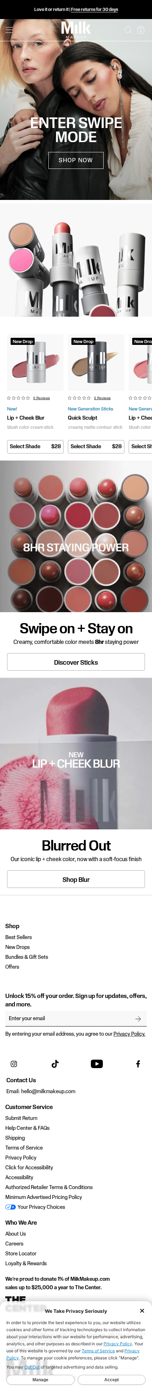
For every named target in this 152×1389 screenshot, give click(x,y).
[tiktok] (55, 1064)
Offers (12, 967)
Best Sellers (18, 937)
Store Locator (20, 1253)
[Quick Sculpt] (96, 362)
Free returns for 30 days (94, 9)
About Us (15, 1234)
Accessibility (19, 1177)
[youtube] (97, 1064)
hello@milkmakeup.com (48, 1091)
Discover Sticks (76, 663)
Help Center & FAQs (27, 1128)
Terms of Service (24, 1148)
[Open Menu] (9, 30)
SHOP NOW (76, 160)
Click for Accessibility (29, 1167)
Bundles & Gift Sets (26, 957)
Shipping (15, 1138)
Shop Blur (76, 880)
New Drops (17, 947)
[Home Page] (76, 30)
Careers (14, 1244)
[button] (128, 30)
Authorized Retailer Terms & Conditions (49, 1187)
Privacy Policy (20, 1158)
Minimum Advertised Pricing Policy (43, 1197)
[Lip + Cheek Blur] (35, 362)
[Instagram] (14, 1064)
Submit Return (21, 1118)
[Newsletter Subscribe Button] (138, 1018)
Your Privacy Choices (41, 1207)
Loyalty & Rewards (26, 1263)
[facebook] (138, 1064)
